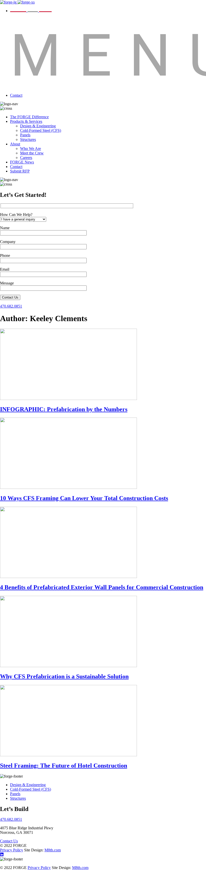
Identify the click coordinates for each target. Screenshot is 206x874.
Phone (5, 255)
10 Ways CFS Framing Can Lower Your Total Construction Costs (84, 498)
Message (7, 283)
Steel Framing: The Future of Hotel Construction (63, 765)
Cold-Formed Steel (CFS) (40, 130)
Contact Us (10, 297)
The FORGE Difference (29, 117)
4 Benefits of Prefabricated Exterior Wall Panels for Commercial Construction (101, 587)
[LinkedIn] (2, 854)
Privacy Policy (11, 850)
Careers (26, 157)
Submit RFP (20, 171)
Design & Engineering (38, 126)
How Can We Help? (16, 214)
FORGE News (22, 162)
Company (8, 242)
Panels (25, 135)
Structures (28, 139)
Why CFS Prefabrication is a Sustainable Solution (64, 676)
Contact (16, 95)
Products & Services (26, 121)
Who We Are (30, 148)
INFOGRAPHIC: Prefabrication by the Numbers (63, 409)
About (15, 144)
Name (5, 228)
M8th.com (52, 850)
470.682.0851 (11, 306)
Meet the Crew (32, 153)
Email (4, 269)
